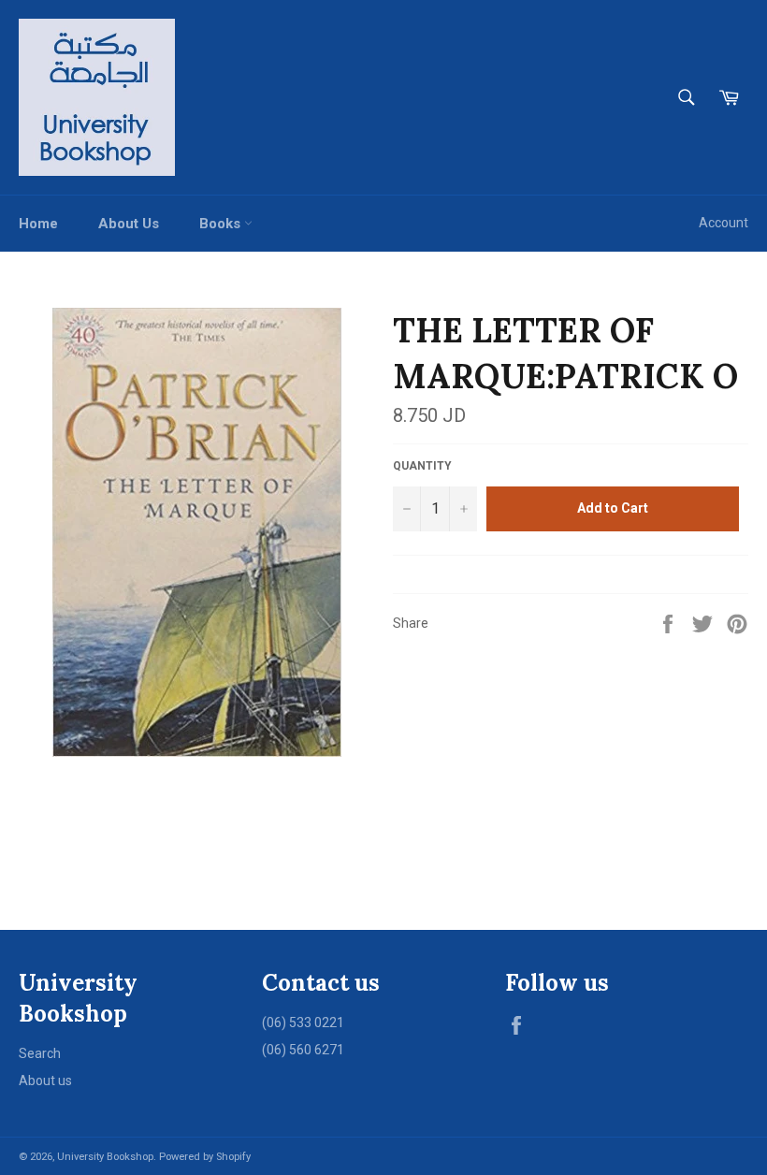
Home (38, 223)
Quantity (422, 465)
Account (723, 222)
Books (221, 223)
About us (45, 1080)
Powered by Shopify (205, 1157)
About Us (128, 223)
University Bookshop (105, 1157)
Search (40, 1053)
